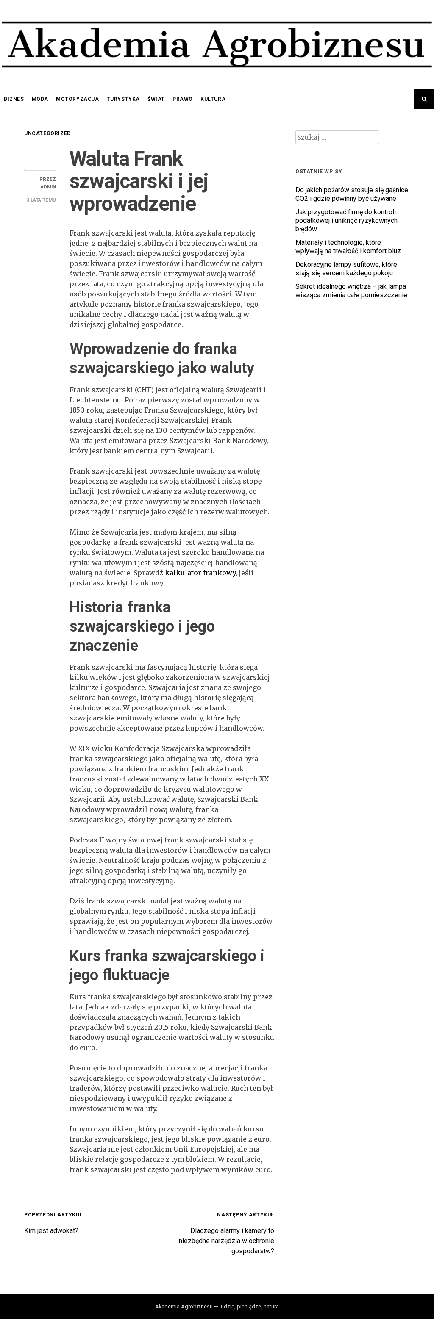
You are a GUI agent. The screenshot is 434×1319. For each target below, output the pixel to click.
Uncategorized (47, 133)
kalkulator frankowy (200, 572)
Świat (156, 99)
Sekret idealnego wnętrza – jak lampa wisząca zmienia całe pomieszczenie (351, 291)
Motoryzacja (77, 99)
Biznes (14, 99)
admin (48, 187)
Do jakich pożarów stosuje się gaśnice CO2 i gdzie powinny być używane (351, 194)
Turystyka (123, 99)
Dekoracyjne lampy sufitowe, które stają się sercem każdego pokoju (346, 268)
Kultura (212, 99)
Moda (40, 99)
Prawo (182, 99)
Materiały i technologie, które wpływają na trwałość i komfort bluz (348, 246)
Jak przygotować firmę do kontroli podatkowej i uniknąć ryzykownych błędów (346, 220)
